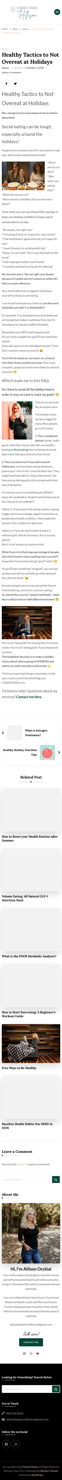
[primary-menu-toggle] (57, 12)
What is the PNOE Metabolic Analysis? (29, 956)
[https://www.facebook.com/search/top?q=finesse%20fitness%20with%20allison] (6, 1444)
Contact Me (31, 1342)
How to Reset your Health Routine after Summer (30, 838)
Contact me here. (29, 697)
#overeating (21, 449)
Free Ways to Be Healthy (19, 1068)
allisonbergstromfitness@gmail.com (27, 1419)
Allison (5, 67)
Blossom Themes (49, 1470)
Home (5, 49)
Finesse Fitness (30, 1466)
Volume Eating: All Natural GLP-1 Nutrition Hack (25, 898)
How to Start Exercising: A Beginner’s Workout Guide (29, 1014)
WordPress (37, 1474)
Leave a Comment (11, 72)
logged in (22, 1164)
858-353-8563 (14, 1413)
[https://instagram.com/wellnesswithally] (16, 1444)
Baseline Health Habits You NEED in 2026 (27, 1126)
